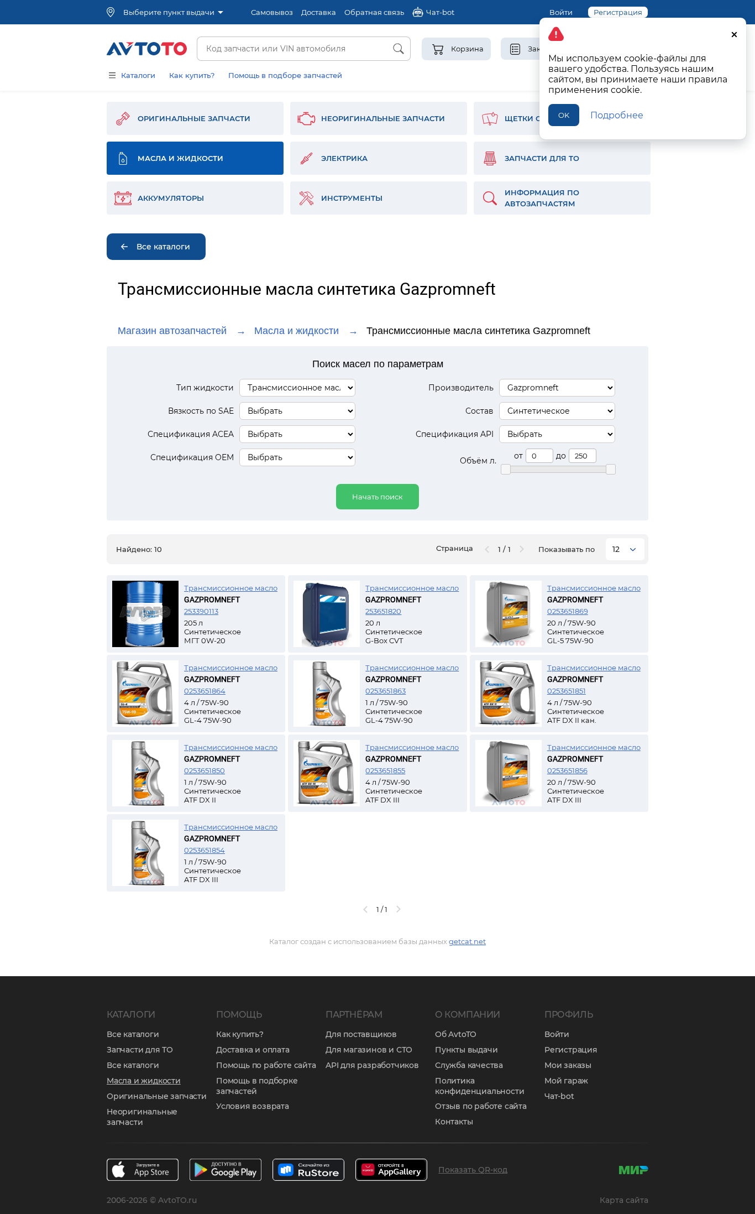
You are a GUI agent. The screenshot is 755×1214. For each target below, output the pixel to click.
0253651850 (204, 770)
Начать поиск (377, 496)
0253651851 (566, 690)
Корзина (467, 48)
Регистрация (570, 1050)
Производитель (461, 388)
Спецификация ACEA (191, 434)
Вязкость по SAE (201, 411)
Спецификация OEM (192, 457)
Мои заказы (567, 1065)
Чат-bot (559, 1096)
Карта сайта (624, 1200)
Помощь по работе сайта (266, 1065)
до (561, 456)
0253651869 (567, 611)
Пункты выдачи (466, 1050)
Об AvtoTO (455, 1034)
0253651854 (204, 850)
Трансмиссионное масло (230, 587)
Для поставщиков (361, 1034)
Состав (479, 411)
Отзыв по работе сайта (481, 1106)
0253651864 (205, 690)
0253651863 (385, 690)
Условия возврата (252, 1106)
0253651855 (385, 770)
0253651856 (567, 770)
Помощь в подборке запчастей (257, 1086)
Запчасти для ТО (140, 1050)
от (518, 456)
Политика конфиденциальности (479, 1086)
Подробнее (616, 115)
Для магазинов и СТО (369, 1050)
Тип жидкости (205, 388)
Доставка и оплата (253, 1050)
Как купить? (191, 75)
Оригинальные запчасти (157, 1096)
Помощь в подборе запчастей (285, 75)
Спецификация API (455, 434)
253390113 (201, 611)
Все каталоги (133, 1034)
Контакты (454, 1122)
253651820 (383, 611)
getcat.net (467, 941)
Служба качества (469, 1065)
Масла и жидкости (296, 330)
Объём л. (478, 461)
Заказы (541, 48)
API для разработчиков (372, 1065)
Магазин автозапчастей (172, 330)
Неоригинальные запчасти (142, 1117)
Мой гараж (566, 1081)
